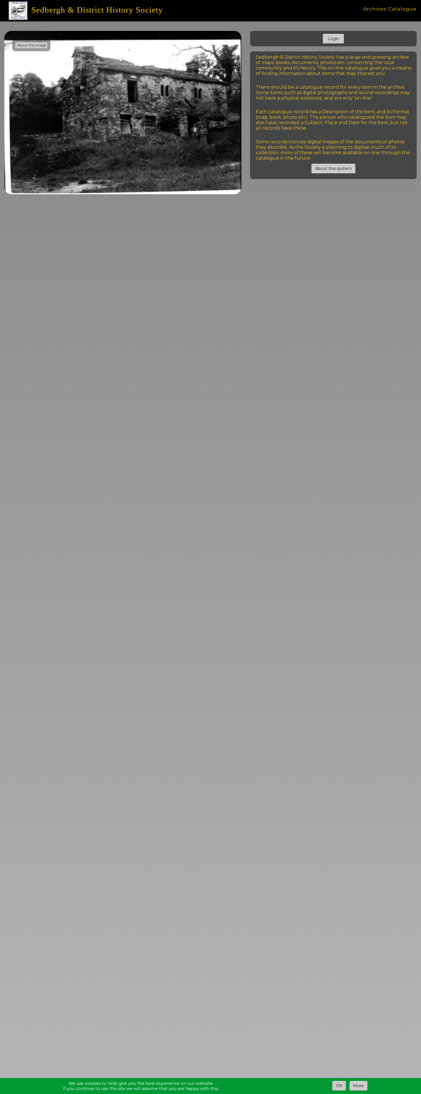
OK (339, 1085)
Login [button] (333, 38)
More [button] (358, 1085)
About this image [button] (31, 45)
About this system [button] (333, 168)
